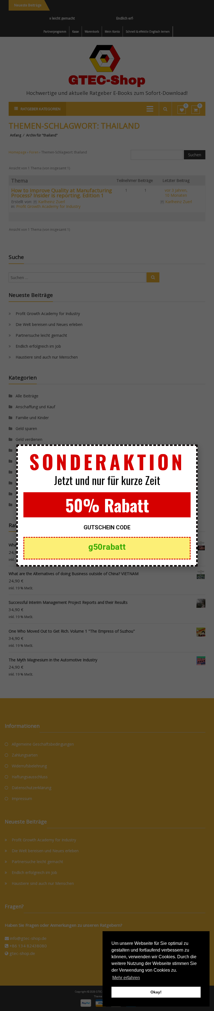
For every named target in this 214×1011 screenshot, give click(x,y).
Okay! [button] (156, 992)
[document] (107, 505)
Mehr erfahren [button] (126, 977)
